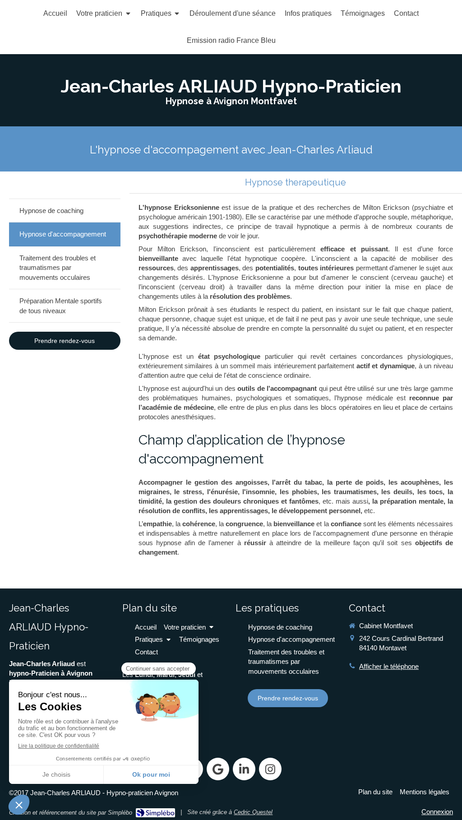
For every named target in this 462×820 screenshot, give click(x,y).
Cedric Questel (253, 812)
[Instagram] (270, 769)
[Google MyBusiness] (218, 769)
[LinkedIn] (244, 769)
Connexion (437, 811)
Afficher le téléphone (389, 666)
